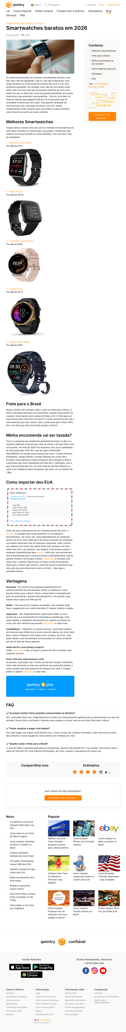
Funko (113, 96)
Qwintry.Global (71, 1014)
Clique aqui (48, 558)
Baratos (92, 87)
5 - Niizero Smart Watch (18, 342)
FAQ (22, 15)
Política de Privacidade (16, 1007)
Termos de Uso (13, 1000)
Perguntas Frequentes (45, 996)
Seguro (39, 1011)
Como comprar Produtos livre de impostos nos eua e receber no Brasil (57, 913)
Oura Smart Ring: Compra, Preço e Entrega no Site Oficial (23, 897)
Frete (104, 100)
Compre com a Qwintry (70, 11)
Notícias (10, 1014)
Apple (105, 96)
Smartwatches (101, 83)
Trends (39, 23)
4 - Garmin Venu (14, 289)
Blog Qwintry (27, 23)
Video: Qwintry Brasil (45, 1007)
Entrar (102, 5)
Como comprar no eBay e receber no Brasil (107, 841)
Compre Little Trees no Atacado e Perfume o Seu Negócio (57, 878)
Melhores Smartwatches (104, 51)
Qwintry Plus (70, 993)
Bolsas (94, 103)
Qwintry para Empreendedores (102, 1001)
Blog (108, 11)
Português (53, 5)
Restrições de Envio (44, 1014)
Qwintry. (40, 552)
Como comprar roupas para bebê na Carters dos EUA (83, 876)
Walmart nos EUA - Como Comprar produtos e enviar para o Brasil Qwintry (58, 843)
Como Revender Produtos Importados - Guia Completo (108, 876)
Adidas (98, 97)
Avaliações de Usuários (16, 996)
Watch (113, 93)
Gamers (104, 94)
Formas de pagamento (75, 1007)
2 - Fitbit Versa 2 (14, 191)
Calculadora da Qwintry (75, 1000)
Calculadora (95, 11)
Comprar (103, 105)
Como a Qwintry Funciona (47, 1000)
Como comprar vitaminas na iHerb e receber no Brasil (22, 844)
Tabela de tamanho (73, 996)
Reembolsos (11, 1004)
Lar (8, 11)
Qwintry (10, 533)
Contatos (98, 993)
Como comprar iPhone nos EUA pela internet (83, 841)
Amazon (107, 101)
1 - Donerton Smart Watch (19, 143)
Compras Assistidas (74, 1011)
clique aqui (17, 650)
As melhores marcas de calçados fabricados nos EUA (22, 825)
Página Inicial (12, 23)
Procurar (91, 5)
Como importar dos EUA (104, 69)
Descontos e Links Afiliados (106, 996)
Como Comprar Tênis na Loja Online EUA (108, 910)
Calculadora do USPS (74, 1004)
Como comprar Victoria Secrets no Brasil (82, 911)
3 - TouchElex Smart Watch (19, 241)
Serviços (11, 15)
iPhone (111, 98)
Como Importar (23, 11)
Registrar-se (114, 5)
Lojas (38, 993)
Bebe (97, 103)
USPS (97, 100)
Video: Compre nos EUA (46, 1004)
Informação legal (13, 1011)
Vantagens (97, 73)
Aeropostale (92, 107)
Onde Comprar (44, 11)
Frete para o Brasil (101, 55)
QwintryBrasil (96, 94)
